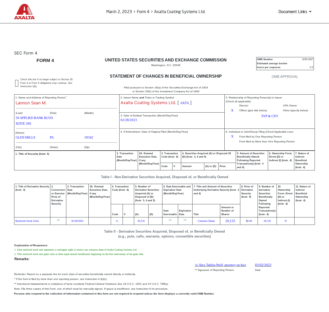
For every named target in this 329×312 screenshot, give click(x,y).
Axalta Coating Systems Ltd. (148, 102)
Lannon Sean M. (31, 102)
